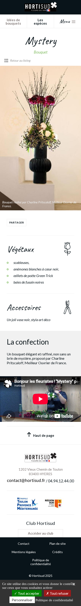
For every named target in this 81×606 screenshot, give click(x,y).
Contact (23, 543)
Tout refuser (59, 593)
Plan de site (57, 543)
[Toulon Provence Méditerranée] (27, 504)
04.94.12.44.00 (61, 481)
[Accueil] (40, 10)
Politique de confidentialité (40, 562)
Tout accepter (28, 593)
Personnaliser (22, 600)
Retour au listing (20, 60)
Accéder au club (40, 533)
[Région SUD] (53, 504)
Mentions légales (24, 552)
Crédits (57, 552)
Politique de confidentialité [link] (54, 600)
